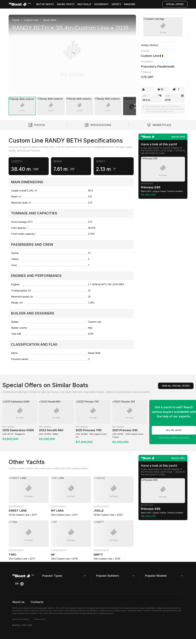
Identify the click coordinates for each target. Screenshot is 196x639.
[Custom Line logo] (163, 27)
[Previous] (14, 54)
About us (18, 602)
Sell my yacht (174, 430)
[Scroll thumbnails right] (131, 106)
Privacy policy (40, 619)
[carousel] (72, 63)
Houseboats (101, 4)
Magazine (129, 4)
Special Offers (175, 4)
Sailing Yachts (66, 4)
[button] (72, 55)
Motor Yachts (45, 4)
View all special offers (176, 385)
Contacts (37, 602)
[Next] (130, 54)
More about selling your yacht (174, 437)
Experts (116, 4)
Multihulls (84, 4)
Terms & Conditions (20, 619)
